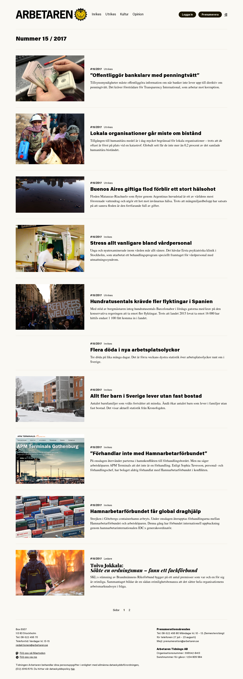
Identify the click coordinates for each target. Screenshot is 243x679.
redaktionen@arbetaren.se (32, 645)
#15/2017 (96, 69)
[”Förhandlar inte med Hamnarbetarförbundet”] (50, 459)
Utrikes (110, 14)
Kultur (124, 14)
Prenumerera (210, 15)
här (73, 669)
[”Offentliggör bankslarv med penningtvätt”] (50, 78)
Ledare (108, 559)
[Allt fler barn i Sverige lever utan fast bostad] (50, 399)
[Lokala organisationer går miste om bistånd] (50, 139)
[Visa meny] (225, 14)
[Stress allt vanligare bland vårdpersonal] (50, 248)
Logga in (187, 15)
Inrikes (96, 14)
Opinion (138, 14)
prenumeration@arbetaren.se (181, 641)
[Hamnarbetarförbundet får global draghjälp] (50, 517)
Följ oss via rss (28, 657)
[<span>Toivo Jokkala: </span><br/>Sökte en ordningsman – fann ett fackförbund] (50, 573)
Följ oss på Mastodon (32, 653)
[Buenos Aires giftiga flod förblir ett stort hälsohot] (50, 194)
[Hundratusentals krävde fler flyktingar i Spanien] (50, 307)
